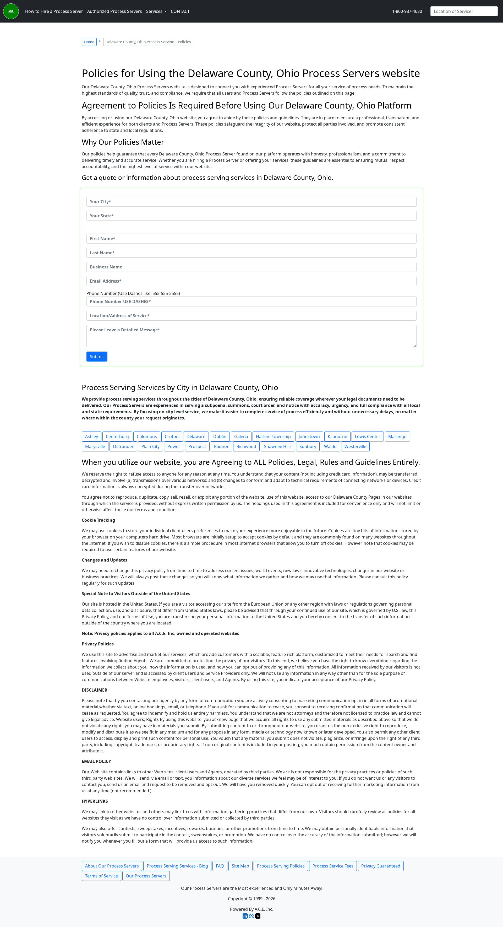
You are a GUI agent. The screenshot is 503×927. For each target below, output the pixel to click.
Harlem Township (273, 436)
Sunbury (307, 446)
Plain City (150, 446)
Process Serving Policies (281, 866)
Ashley (91, 436)
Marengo (397, 436)
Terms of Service (101, 876)
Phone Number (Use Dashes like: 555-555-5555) (133, 293)
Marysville (95, 446)
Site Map (240, 866)
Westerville (355, 446)
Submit (97, 356)
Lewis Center (367, 436)
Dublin (219, 436)
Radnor (221, 446)
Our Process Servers (146, 876)
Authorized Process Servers (114, 11)
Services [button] (154, 11)
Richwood (246, 446)
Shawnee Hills (278, 446)
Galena (241, 436)
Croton (172, 436)
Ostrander (123, 446)
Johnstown (309, 436)
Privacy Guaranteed (380, 866)
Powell (174, 446)
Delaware (196, 436)
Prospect (197, 446)
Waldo (330, 446)
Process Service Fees (333, 866)
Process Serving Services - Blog (177, 866)
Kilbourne (337, 436)
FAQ (220, 866)
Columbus (147, 436)
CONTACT (180, 11)
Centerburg (117, 436)
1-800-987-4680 (407, 11)
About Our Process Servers (112, 866)
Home (89, 41)
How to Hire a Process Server (54, 11)
